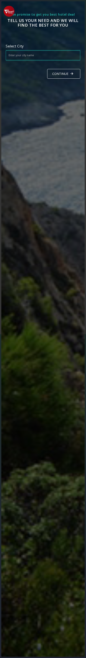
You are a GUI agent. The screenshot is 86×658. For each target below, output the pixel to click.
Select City (15, 46)
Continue (60, 74)
